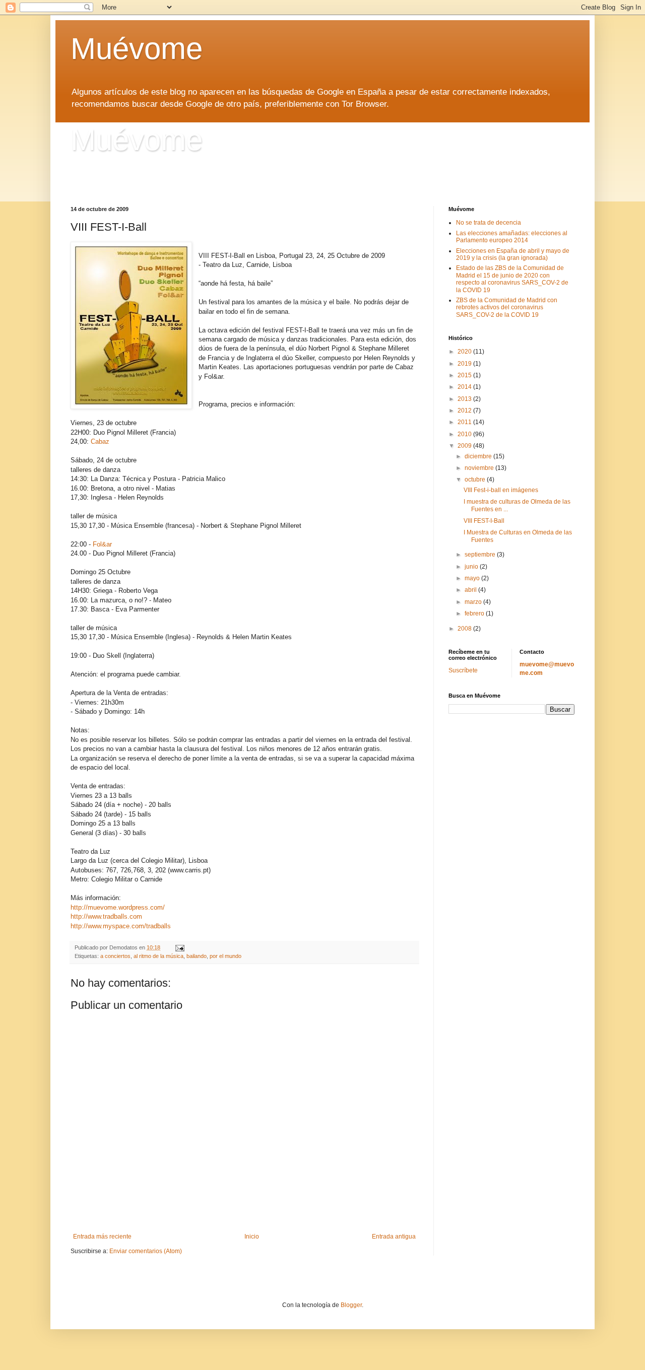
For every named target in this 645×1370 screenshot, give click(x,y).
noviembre (480, 467)
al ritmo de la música (158, 956)
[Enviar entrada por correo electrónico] (179, 947)
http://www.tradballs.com (106, 916)
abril (471, 589)
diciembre (479, 456)
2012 (465, 410)
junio (472, 566)
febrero (475, 613)
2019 (465, 363)
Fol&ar (102, 544)
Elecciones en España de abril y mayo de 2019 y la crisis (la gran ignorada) (512, 254)
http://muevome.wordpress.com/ (118, 907)
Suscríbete (463, 670)
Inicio (251, 1236)
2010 (465, 434)
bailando (196, 956)
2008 (465, 628)
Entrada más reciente (102, 1236)
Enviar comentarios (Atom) (145, 1251)
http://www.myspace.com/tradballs (121, 926)
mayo (473, 578)
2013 (465, 398)
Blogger (351, 1305)
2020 (465, 351)
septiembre (481, 554)
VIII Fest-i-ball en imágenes (501, 490)
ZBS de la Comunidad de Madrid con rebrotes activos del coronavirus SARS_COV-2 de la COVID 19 (506, 307)
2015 (465, 375)
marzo (474, 601)
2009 (465, 445)
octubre (476, 479)
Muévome (137, 48)
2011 (465, 422)
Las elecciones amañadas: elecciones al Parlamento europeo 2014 (511, 237)
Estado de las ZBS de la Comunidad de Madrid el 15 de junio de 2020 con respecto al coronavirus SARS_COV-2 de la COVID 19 (512, 278)
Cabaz (100, 441)
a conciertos (115, 956)
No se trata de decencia (488, 222)
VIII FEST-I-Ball (484, 520)
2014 (465, 386)
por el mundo (225, 956)
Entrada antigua (394, 1236)
